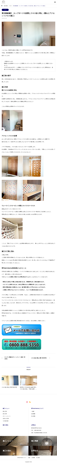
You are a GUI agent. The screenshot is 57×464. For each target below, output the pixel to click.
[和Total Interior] (3, 2)
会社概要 (33, 413)
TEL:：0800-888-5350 (36, 430)
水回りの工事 (6, 418)
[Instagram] (27, 402)
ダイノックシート (7, 416)
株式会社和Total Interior (36, 428)
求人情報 (33, 416)
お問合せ (33, 425)
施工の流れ (5, 425)
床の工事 (5, 413)
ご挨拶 (32, 411)
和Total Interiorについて (37, 408)
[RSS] (30, 402)
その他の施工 (6, 420)
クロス (5, 9)
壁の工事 (5, 411)
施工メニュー (6, 408)
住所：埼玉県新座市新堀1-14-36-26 (39, 432)
